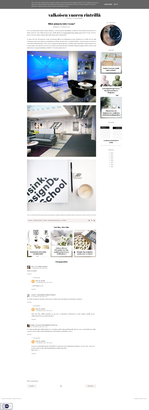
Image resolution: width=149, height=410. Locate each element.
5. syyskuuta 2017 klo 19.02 (43, 282)
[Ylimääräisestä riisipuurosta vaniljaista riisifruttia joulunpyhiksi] (111, 118)
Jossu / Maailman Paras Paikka (43, 295)
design (30, 220)
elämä (45, 220)
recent (32, 386)
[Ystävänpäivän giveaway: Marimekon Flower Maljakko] (111, 95)
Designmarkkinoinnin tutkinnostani (72, 33)
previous (90, 386)
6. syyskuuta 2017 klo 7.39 (39, 326)
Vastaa (29, 274)
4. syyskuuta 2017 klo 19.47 (39, 268)
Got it (116, 4)
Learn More (108, 4)
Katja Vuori (40, 281)
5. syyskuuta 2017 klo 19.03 (43, 310)
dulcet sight (143, 398)
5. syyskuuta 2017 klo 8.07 (39, 296)
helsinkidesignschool (54, 220)
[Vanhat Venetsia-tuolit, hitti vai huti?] (111, 73)
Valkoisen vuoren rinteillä (74, 15)
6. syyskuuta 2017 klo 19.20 (43, 343)
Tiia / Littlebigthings (39, 266)
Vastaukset (36, 277)
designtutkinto (37, 220)
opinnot (64, 220)
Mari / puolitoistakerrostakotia (44, 325)
